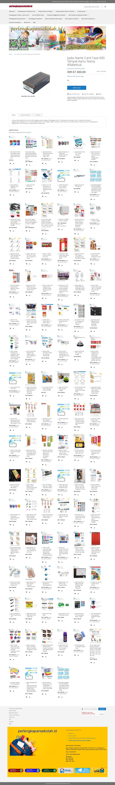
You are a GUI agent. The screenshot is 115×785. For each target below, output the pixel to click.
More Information (25, 115)
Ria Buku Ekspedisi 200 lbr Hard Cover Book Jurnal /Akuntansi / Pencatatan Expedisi (48, 453)
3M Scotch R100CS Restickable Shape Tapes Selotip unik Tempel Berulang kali (15, 155)
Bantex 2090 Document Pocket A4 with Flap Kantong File (47, 353)
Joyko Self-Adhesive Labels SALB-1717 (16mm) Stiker (48, 516)
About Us (71, 733)
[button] (10, 163)
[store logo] (20, 6)
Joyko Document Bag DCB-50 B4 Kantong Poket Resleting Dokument (79, 585)
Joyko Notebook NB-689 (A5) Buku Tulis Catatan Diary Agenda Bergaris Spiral (16, 550)
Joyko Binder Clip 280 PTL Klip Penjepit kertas (63, 583)
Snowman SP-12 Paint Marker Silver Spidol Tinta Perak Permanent (80, 517)
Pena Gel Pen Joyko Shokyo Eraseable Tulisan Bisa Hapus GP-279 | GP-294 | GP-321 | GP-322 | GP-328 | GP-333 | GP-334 (47, 223)
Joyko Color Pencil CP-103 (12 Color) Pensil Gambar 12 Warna (31, 256)
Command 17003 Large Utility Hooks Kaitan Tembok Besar (64, 256)
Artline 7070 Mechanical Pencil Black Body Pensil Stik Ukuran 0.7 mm (16, 421)
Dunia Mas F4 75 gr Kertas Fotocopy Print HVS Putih (48, 388)
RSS (10, 719)
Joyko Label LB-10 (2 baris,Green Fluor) (64, 614)
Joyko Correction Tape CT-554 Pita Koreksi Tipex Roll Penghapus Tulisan (80, 487)
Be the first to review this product (76, 68)
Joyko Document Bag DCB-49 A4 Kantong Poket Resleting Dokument (95, 322)
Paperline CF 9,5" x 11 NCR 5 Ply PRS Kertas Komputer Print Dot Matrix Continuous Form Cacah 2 (64, 289)
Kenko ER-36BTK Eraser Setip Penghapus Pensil (96, 255)
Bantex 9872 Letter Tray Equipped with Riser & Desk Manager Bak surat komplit (16, 222)
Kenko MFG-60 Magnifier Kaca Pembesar (14, 186)
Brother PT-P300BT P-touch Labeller (64, 220)
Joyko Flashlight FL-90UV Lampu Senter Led (16, 615)
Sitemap (11, 721)
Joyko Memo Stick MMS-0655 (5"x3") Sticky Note (31, 615)
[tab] (13, 115)
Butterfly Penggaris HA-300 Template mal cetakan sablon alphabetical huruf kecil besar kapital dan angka (96, 188)
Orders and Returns (14, 715)
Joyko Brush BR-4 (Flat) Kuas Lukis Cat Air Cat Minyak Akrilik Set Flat (31, 287)
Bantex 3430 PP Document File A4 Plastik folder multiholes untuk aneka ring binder (47, 685)
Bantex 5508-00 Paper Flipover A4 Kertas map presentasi (96, 487)
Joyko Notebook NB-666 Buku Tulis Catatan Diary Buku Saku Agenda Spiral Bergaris (48, 648)
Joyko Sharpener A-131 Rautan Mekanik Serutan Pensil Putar (15, 517)
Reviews (38, 115)
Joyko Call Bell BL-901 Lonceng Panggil (79, 352)
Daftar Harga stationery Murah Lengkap (80, 740)
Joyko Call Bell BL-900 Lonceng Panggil (63, 388)
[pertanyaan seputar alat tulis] (82, 772)
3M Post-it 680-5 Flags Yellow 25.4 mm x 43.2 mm (79, 451)
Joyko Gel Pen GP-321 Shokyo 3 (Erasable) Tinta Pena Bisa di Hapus (80, 256)
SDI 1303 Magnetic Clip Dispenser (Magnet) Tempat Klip (96, 616)
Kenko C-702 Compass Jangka (15, 320)
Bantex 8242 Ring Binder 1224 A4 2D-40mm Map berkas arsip (32, 322)
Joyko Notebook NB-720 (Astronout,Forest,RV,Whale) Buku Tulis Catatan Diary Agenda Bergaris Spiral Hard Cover (32, 687)
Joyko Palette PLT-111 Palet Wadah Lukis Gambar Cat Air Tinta (31, 550)
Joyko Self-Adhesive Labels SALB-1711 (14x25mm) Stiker (32, 420)
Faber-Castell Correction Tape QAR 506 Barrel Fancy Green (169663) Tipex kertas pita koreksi (47, 551)
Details (13, 115)
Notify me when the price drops (75, 76)
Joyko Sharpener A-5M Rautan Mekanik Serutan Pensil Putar (64, 154)
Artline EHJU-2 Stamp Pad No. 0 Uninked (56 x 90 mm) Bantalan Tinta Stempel (64, 354)
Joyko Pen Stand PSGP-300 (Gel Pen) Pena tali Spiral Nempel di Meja (15, 256)
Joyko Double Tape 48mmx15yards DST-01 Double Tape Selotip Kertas (32, 517)
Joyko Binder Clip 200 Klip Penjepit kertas (63, 516)
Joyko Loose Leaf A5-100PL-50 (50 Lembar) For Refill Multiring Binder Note (79, 421)
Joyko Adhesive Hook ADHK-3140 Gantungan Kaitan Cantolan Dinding (80, 287)
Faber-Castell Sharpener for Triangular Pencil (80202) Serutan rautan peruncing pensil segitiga (15, 354)
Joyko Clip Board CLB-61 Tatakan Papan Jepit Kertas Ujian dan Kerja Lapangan (96, 550)
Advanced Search (13, 713)
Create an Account (101, 1)
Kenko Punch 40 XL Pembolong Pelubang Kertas (48, 583)
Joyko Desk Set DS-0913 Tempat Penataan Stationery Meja (31, 584)
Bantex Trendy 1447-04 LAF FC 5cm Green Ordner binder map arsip (64, 452)
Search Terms (12, 710)
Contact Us (12, 717)
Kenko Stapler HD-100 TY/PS (15, 387)
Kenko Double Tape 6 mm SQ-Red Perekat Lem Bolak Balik (80, 389)
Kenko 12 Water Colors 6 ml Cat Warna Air (47, 255)
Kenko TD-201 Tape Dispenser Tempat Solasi (16, 451)
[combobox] (93, 7)
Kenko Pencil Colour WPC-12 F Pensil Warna (47, 321)
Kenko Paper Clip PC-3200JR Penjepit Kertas (80, 646)
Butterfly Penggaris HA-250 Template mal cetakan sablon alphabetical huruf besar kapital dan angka (64, 686)
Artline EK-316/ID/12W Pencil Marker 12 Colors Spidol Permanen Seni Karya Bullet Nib (64, 551)
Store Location (72, 736)
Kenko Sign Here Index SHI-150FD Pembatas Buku (63, 486)
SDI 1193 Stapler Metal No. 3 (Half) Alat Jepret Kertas (47, 486)
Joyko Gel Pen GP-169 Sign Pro (79, 185)
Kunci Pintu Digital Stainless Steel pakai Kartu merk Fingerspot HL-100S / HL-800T (31, 222)
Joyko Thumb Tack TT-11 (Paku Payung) (80, 153)
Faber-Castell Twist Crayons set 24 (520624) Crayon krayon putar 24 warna (48, 288)
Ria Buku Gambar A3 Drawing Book (15, 683)
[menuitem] (12, 11)
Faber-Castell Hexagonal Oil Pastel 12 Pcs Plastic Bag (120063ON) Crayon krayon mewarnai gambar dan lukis (96, 355)
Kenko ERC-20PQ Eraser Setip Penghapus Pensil (96, 420)
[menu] (57, 17)
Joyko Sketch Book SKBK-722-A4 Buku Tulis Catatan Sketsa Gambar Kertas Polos (96, 390)
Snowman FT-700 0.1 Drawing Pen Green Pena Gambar (79, 322)
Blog (10, 724)
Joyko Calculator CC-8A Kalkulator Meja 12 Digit (79, 615)
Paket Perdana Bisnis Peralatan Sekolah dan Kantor (82, 738)
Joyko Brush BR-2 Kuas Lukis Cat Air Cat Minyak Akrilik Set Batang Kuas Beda (31, 453)
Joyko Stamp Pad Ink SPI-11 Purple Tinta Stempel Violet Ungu (63, 647)
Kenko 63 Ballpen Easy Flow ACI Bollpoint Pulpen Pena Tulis (15, 287)
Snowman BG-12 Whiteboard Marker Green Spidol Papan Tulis (48, 154)
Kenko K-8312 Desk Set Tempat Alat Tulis (64, 321)
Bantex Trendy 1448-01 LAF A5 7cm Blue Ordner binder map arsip (79, 550)
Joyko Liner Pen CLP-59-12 (31, 185)
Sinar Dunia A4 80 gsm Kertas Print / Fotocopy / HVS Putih (96, 452)
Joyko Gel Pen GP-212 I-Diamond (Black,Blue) (15, 486)
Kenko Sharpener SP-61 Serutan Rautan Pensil (63, 186)
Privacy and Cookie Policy (15, 708)
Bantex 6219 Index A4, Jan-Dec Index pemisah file (15, 583)
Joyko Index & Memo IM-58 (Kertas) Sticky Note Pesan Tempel (32, 487)
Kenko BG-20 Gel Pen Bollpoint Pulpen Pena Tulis (47, 420)
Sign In (92, 1)
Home (10, 54)
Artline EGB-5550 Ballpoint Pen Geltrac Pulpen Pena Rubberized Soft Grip (31, 354)
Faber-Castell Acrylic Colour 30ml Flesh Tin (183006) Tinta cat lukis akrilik (96, 288)
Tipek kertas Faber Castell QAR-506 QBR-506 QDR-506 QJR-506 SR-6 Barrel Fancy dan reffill (31, 155)
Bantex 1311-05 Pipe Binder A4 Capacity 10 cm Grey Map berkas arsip (47, 188)
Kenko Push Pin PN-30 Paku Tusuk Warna (96, 583)
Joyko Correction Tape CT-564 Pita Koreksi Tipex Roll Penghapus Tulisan (32, 647)
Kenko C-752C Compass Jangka (95, 220)
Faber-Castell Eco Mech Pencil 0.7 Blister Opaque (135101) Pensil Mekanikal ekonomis (79, 223)
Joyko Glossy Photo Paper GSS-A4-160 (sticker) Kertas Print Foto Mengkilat (31, 390)
